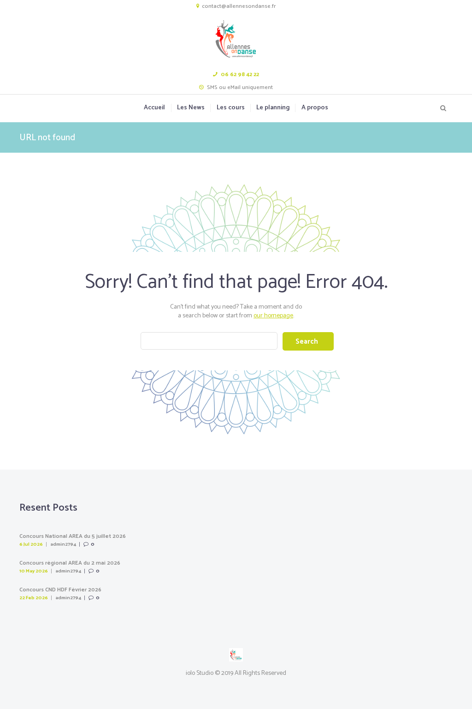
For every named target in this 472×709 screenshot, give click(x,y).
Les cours (230, 108)
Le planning (272, 108)
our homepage (273, 315)
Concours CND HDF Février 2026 (60, 590)
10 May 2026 (33, 571)
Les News (191, 108)
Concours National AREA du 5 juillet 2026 (72, 536)
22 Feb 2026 (33, 598)
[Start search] (308, 341)
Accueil (154, 108)
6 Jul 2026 (31, 544)
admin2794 (63, 544)
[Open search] (443, 108)
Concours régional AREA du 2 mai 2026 (69, 563)
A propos (314, 108)
